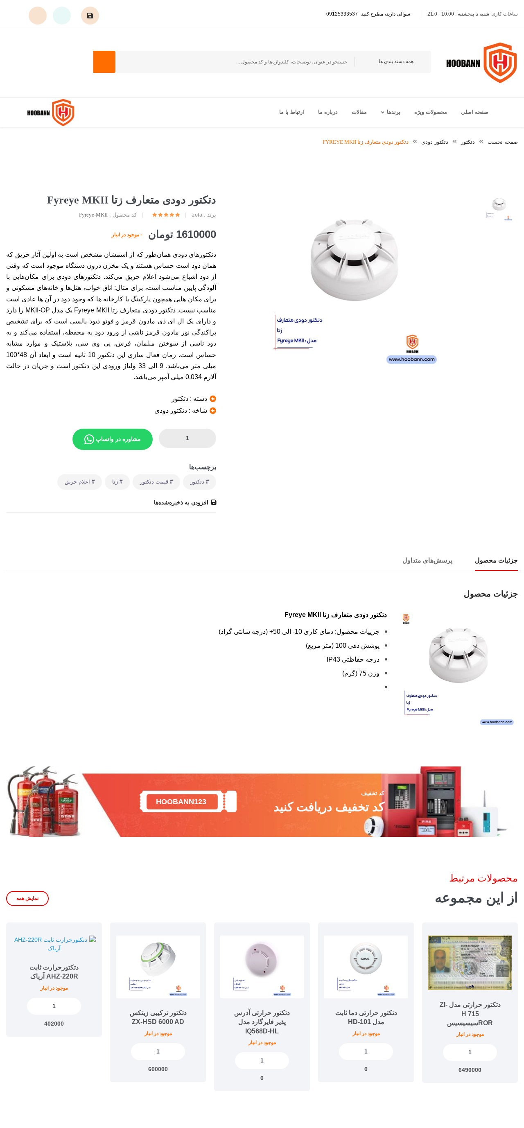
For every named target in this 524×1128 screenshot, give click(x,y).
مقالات (359, 112)
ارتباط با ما (291, 112)
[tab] (499, 208)
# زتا (117, 482)
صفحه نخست (503, 142)
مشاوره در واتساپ (117, 438)
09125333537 (368, 14)
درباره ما (328, 112)
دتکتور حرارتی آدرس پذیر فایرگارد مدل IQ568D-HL (262, 1022)
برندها (393, 112)
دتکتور (468, 142)
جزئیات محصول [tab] (496, 560)
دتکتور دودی (434, 142)
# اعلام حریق (80, 482)
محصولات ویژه (430, 112)
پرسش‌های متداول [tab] (427, 560)
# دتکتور (199, 482)
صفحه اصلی (474, 112)
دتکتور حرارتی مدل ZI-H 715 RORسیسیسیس (470, 1013)
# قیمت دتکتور (156, 482)
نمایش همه (27, 898)
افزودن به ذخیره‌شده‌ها (181, 502)
